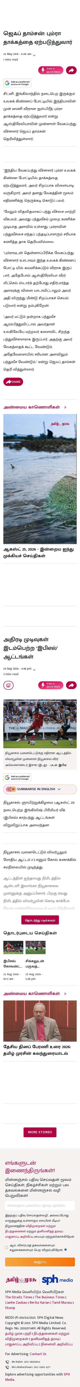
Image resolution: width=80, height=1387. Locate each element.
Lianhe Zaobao (16, 1302)
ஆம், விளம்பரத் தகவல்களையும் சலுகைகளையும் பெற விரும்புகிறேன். (40, 1247)
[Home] (57, 1280)
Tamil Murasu (62, 1302)
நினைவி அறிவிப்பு (57, 1344)
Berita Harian (40, 1302)
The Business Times (50, 1297)
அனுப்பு (40, 1262)
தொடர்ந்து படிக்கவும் (40, 920)
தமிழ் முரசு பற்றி (18, 1334)
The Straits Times (18, 1297)
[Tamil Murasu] (21, 1280)
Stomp (10, 1308)
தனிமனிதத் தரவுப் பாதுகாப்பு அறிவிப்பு (33, 1341)
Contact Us (38, 1354)
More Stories (40, 1132)
